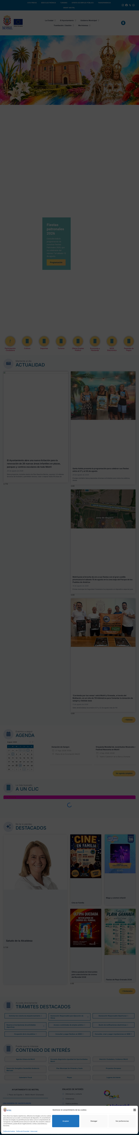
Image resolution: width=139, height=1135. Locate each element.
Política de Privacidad (22, 1131)
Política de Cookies (9, 1131)
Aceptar (66, 1121)
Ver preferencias (122, 1121)
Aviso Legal (33, 1131)
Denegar (94, 1121)
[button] (135, 1110)
